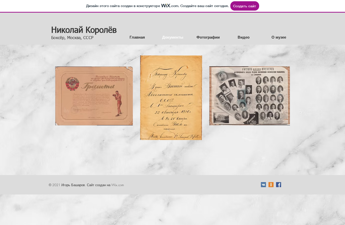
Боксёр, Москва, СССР (72, 38)
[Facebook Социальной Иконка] (278, 184)
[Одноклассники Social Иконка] (271, 184)
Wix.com (117, 185)
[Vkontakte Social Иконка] (263, 184)
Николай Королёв (84, 30)
